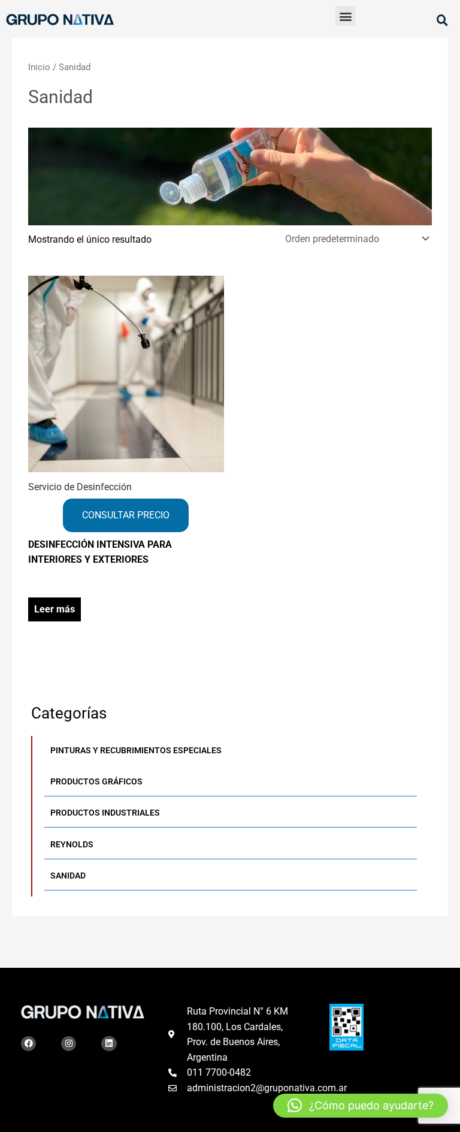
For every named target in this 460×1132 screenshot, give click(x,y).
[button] (345, 16)
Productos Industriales (105, 812)
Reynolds (71, 844)
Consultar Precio (126, 515)
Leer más (54, 609)
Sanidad (68, 875)
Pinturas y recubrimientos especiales (136, 750)
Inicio (39, 67)
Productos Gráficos (96, 781)
